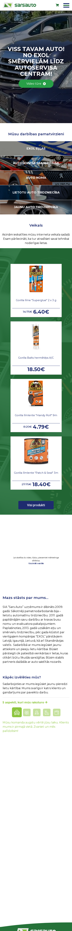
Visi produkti (36, 505)
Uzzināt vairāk (36, 563)
